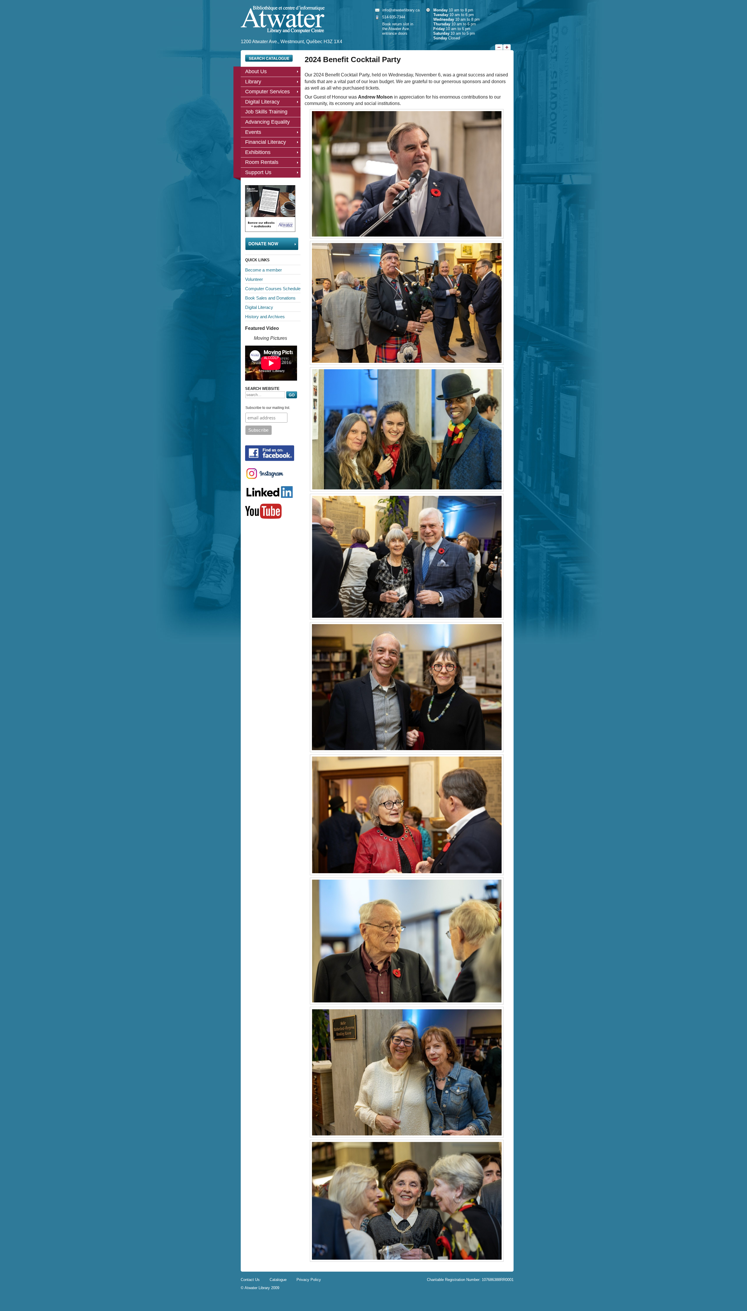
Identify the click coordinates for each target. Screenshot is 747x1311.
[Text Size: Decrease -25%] (499, 47)
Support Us (258, 172)
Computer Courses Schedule (273, 288)
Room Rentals (261, 162)
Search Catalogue (269, 58)
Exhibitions (257, 152)
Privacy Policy (308, 1279)
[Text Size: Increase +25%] (507, 47)
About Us (256, 71)
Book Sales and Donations (270, 297)
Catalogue (278, 1279)
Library (253, 82)
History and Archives (265, 316)
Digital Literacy (262, 102)
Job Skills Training (266, 112)
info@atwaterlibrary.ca (401, 10)
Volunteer (254, 279)
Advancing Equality (267, 122)
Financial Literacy (265, 142)
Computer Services (267, 91)
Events (253, 132)
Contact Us (250, 1279)
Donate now (271, 244)
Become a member (263, 269)
